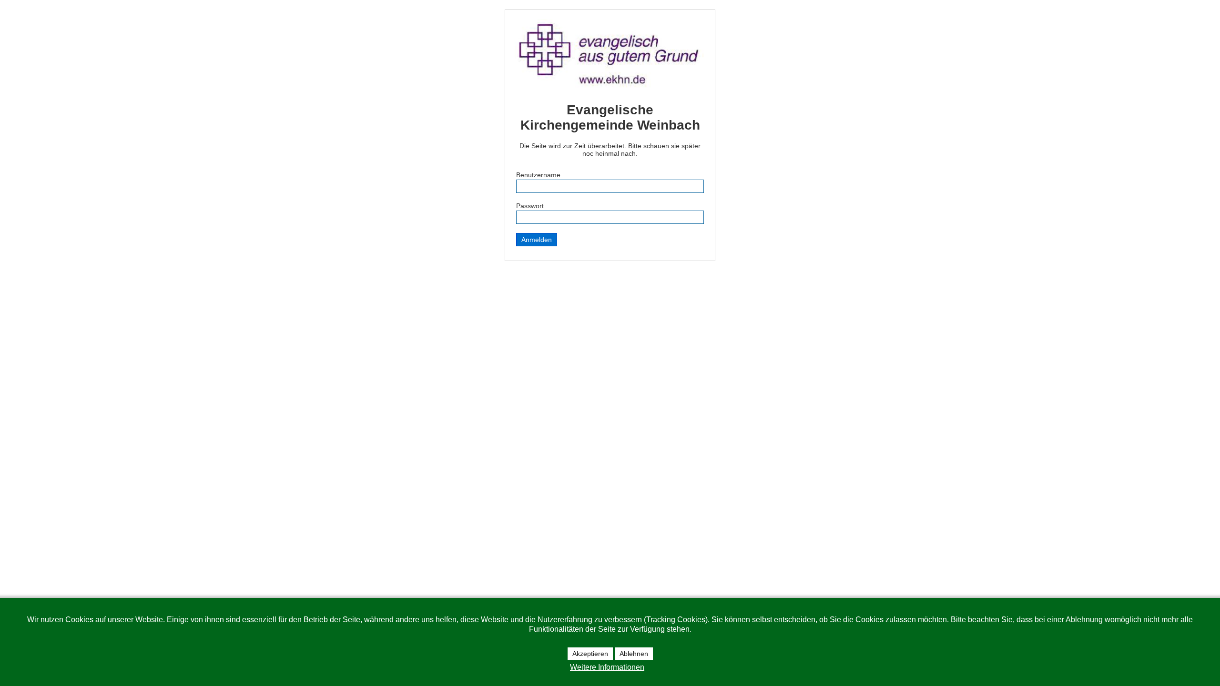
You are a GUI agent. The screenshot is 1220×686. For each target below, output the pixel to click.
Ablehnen (634, 653)
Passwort (530, 206)
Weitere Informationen (607, 667)
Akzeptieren (590, 653)
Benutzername (538, 175)
